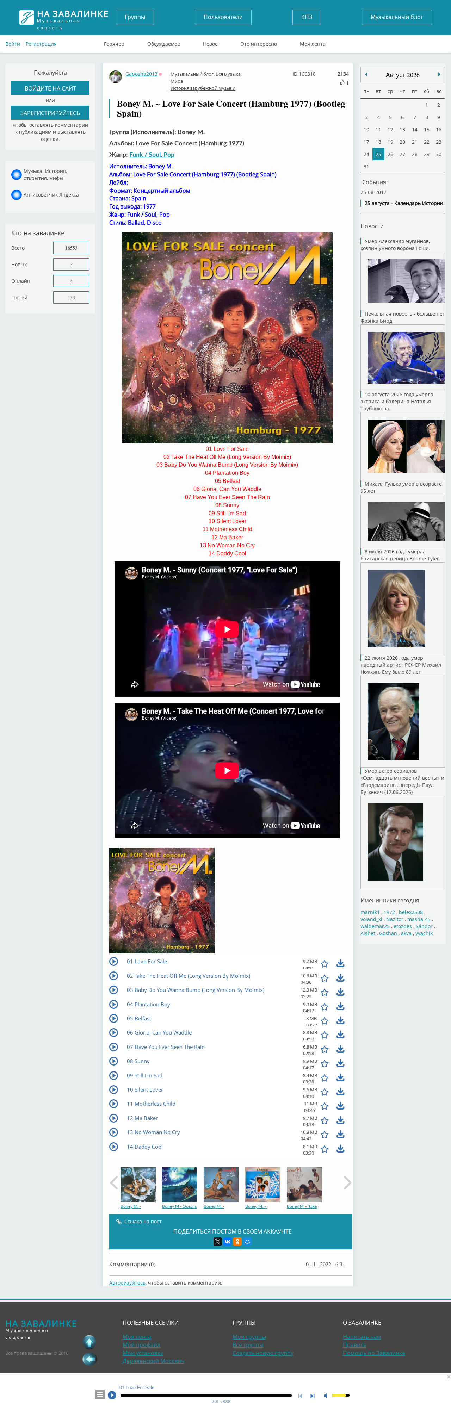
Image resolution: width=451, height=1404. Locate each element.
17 (366, 141)
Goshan (388, 933)
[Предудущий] (439, 74)
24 (366, 154)
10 (366, 129)
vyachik (424, 933)
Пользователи (223, 17)
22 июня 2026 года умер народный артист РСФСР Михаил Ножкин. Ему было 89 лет (400, 664)
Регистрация (41, 44)
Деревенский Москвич (154, 1361)
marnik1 (370, 912)
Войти (12, 44)
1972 (389, 912)
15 (427, 129)
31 (366, 166)
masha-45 (419, 919)
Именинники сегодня (389, 900)
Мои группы (249, 1337)
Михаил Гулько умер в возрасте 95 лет (401, 487)
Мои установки (143, 1353)
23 (438, 141)
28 (415, 154)
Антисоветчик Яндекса (51, 194)
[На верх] (89, 1342)
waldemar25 (375, 926)
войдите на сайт (50, 88)
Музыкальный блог (397, 17)
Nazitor (394, 919)
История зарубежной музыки (203, 88)
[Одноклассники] (237, 1241)
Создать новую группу (263, 1353)
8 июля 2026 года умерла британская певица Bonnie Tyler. (400, 555)
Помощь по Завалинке (374, 1353)
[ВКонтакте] (227, 1241)
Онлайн (20, 281)
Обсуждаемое (163, 42)
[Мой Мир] (247, 1241)
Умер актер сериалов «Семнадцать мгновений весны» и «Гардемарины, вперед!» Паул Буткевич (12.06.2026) (402, 781)
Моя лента (313, 42)
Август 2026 (403, 74)
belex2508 (411, 912)
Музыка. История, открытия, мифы (45, 174)
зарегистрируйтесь (50, 113)
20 (402, 141)
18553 (71, 247)
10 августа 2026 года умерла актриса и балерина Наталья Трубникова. (396, 401)
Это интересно (259, 42)
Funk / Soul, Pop (151, 155)
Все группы (248, 1345)
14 (415, 129)
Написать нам (362, 1337)
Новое (210, 42)
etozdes (403, 926)
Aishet (367, 933)
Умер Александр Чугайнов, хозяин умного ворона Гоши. (395, 244)
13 (402, 129)
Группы (135, 17)
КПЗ (306, 17)
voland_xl (371, 919)
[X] (218, 1241)
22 (427, 141)
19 (390, 141)
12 (390, 129)
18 (378, 141)
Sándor (424, 926)
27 (402, 154)
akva (406, 933)
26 (390, 154)
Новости (372, 226)
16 (438, 129)
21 (415, 141)
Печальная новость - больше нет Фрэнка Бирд (402, 317)
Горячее (114, 42)
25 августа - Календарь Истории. (405, 203)
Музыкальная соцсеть (73, 17)
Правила (355, 1345)
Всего (18, 247)
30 (438, 154)
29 (427, 154)
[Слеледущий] (366, 74)
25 (378, 154)
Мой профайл (141, 1345)
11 (378, 129)
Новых (19, 264)
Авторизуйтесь (127, 1282)
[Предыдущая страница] (89, 1358)
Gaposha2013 (141, 73)
